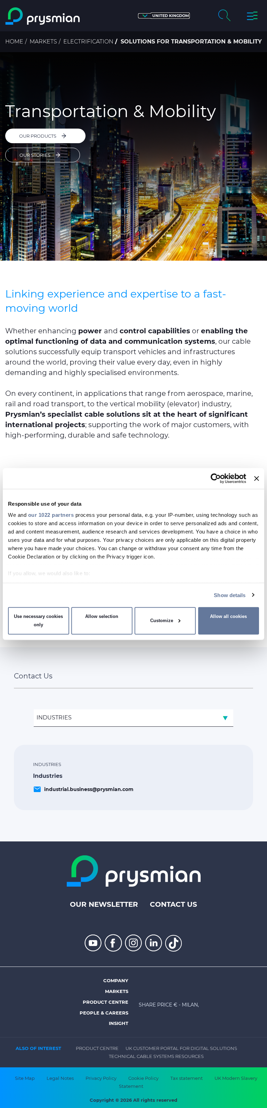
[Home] (43, 16)
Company (115, 980)
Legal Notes (60, 1078)
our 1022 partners (51, 515)
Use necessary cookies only (38, 620)
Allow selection (101, 616)
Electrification (88, 41)
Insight (118, 1023)
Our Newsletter (104, 904)
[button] (164, 16)
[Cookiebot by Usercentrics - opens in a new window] (215, 478)
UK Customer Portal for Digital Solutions (181, 1048)
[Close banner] (256, 478)
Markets (43, 41)
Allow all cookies (228, 616)
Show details (229, 595)
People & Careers (104, 1013)
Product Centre (105, 1002)
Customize (161, 620)
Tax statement (186, 1078)
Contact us (173, 904)
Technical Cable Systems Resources (156, 1056)
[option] (133, 156)
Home (14, 41)
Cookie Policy (143, 1078)
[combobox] (133, 718)
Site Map (25, 1078)
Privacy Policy (101, 1078)
